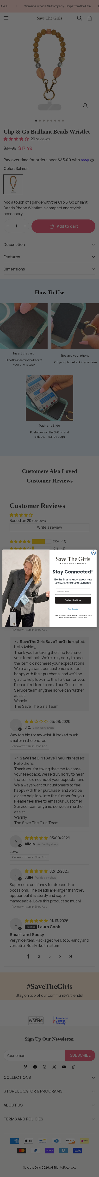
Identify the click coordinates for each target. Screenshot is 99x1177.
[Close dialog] (93, 553)
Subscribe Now (73, 600)
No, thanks (73, 609)
